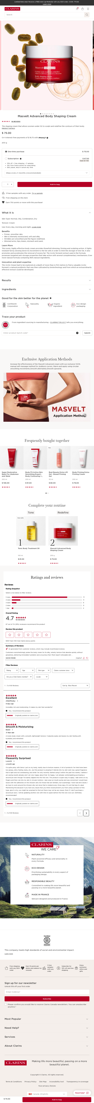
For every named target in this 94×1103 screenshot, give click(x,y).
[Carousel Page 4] (46, 113)
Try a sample (37, 193)
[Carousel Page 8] (53, 113)
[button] (47, 212)
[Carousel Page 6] (49, 113)
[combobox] (47, 172)
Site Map (43, 1082)
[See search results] (86, 14)
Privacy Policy (30, 1082)
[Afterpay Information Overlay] (47, 138)
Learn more (36, 227)
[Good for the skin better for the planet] (51, 298)
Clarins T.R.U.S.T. (58, 322)
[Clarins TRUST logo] (5, 325)
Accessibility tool (56, 1082)
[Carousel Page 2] (42, 113)
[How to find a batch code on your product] (77, 332)
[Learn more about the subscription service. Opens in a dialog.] (21, 159)
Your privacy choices (47, 1086)
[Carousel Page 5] (47, 113)
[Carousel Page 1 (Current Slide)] (40, 113)
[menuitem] (77, 8)
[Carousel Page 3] (44, 113)
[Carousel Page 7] (51, 113)
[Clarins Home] (12, 9)
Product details (8, 128)
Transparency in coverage (77, 1082)
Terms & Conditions (14, 1082)
